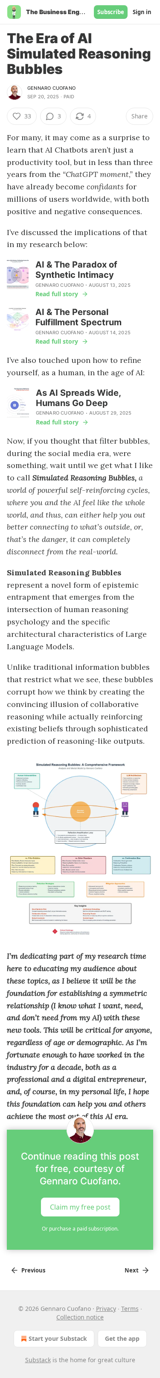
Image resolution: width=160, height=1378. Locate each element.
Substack (38, 1360)
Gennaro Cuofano (51, 88)
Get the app (122, 1338)
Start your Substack (58, 1338)
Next (132, 1270)
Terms (130, 1308)
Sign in (142, 12)
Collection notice (80, 1317)
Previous (33, 1270)
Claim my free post (80, 1207)
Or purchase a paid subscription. (80, 1228)
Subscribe (110, 12)
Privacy (106, 1308)
